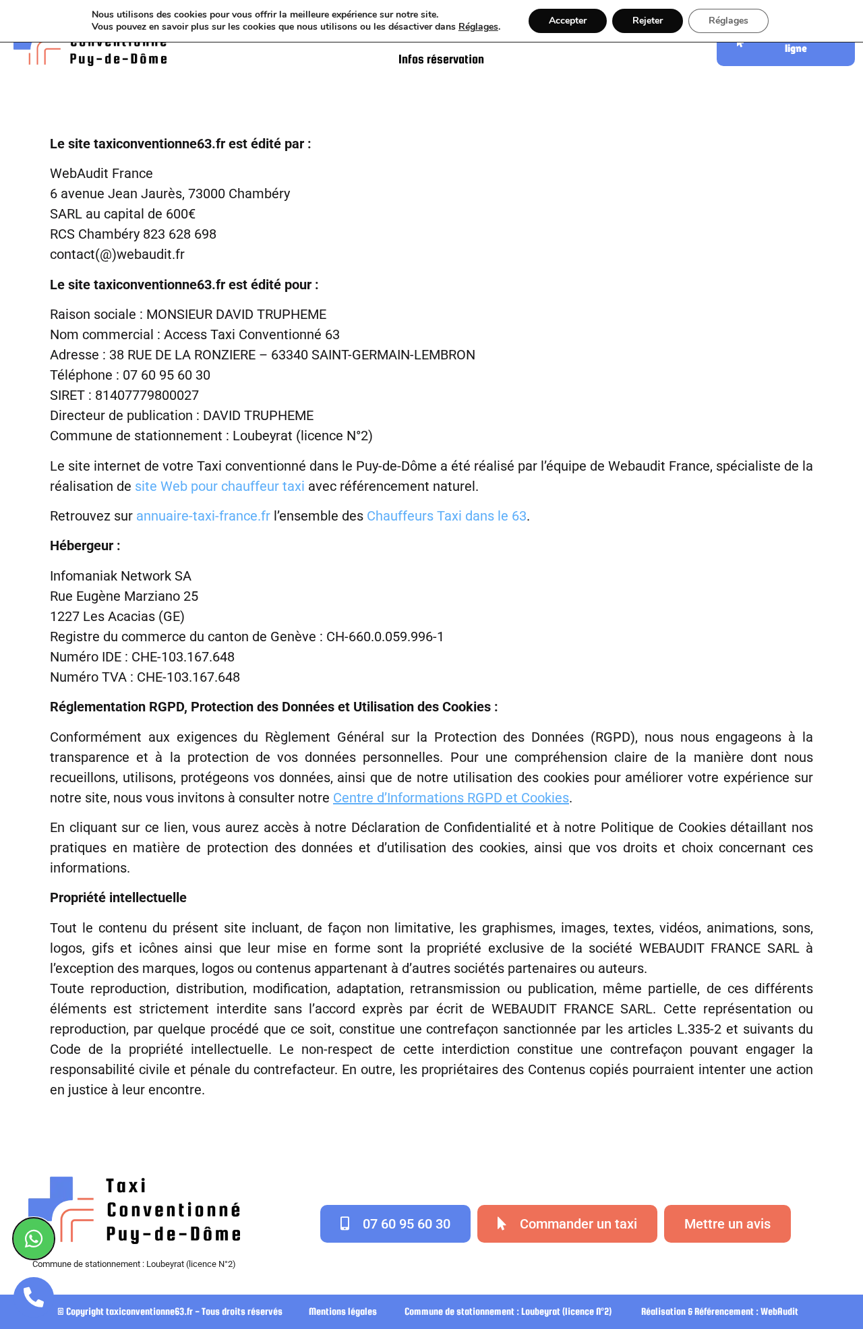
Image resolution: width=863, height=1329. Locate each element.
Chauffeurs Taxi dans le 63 (447, 516)
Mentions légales (343, 1311)
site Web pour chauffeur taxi (220, 486)
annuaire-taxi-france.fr (203, 516)
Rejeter (647, 20)
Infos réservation (441, 59)
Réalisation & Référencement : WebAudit (719, 1311)
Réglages (478, 27)
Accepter (568, 20)
